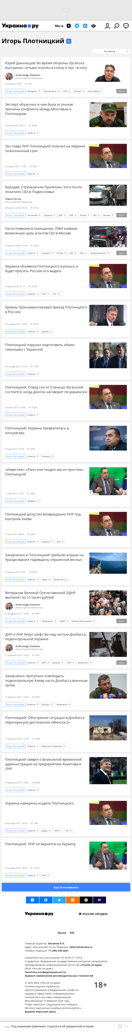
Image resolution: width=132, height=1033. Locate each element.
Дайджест (32, 501)
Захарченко (59, 579)
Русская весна (50, 91)
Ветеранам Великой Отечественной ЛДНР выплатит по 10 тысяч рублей (40, 595)
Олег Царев (93, 91)
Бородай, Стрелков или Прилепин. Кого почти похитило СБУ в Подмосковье (43, 189)
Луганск (77, 91)
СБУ (95, 215)
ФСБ (82, 253)
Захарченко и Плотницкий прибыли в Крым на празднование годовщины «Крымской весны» (44, 557)
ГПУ (54, 294)
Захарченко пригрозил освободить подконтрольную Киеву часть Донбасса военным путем (46, 680)
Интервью (32, 91)
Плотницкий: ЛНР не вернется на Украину (40, 844)
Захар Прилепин (98, 253)
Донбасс (56, 662)
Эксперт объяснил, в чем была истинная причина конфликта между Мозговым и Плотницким (39, 109)
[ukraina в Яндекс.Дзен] (86, 900)
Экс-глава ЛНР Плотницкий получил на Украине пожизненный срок (45, 148)
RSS (72, 933)
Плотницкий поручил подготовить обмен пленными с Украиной (40, 347)
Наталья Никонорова (81, 621)
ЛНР (65, 91)
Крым (44, 579)
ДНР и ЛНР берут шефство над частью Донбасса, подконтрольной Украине (45, 636)
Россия (83, 215)
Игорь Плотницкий (33, 41)
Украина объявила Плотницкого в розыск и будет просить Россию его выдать (41, 268)
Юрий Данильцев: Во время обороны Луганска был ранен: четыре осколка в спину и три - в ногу (46, 65)
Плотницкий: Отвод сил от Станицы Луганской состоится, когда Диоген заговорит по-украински (46, 389)
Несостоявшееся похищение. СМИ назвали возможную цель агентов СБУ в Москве (41, 230)
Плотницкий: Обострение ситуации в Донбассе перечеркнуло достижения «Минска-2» (45, 720)
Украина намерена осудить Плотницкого (39, 803)
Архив (62, 933)
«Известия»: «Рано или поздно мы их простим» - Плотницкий (45, 471)
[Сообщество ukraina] (45, 900)
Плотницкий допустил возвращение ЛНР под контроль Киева (43, 516)
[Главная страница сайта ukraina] (20, 26)
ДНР (61, 215)
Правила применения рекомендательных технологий (59, 975)
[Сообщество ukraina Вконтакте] (32, 900)
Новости (31, 133)
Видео (45, 830)
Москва (106, 215)
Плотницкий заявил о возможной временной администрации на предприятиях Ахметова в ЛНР (43, 764)
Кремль (45, 331)
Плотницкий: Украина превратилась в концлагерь (37, 430)
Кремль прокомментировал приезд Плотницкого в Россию (46, 309)
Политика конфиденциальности (45, 972)
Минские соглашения (52, 746)
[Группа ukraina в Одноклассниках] (72, 900)
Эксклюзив (32, 215)
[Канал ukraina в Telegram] (59, 900)
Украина (48, 215)
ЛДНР (62, 621)
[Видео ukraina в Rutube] (99, 900)
